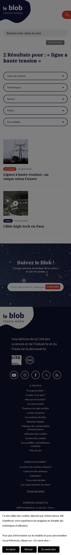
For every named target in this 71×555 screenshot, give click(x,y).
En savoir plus (48, 549)
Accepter (11, 549)
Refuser (28, 549)
